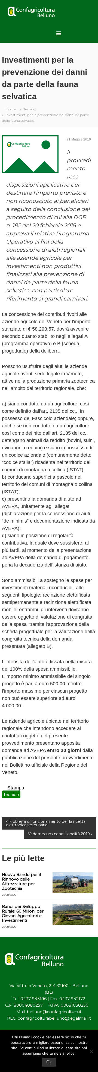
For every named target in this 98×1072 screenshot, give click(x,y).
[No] (91, 1051)
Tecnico (29, 109)
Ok (49, 1062)
